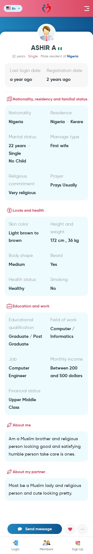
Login (15, 549)
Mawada (46, 8)
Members (46, 549)
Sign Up (77, 549)
